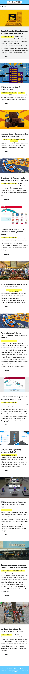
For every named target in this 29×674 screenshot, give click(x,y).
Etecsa (21, 92)
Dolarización (14, 291)
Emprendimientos (19, 570)
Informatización (7, 36)
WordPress (14, 671)
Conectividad (6, 510)
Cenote (12, 670)
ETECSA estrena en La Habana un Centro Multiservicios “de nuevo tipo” (13, 504)
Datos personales (17, 140)
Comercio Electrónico (9, 92)
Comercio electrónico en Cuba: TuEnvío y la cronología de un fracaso (12, 231)
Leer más (6, 57)
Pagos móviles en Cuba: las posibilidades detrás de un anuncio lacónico (14, 335)
